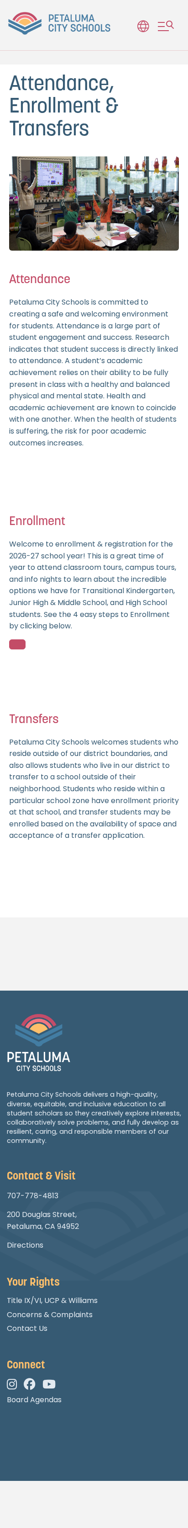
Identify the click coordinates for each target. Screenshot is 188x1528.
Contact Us (27, 1328)
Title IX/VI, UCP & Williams (52, 1300)
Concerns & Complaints (50, 1314)
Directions (25, 1245)
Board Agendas (34, 1399)
